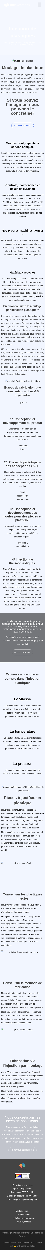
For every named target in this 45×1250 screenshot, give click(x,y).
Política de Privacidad (23, 1233)
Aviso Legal (7, 1233)
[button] (39, 4)
